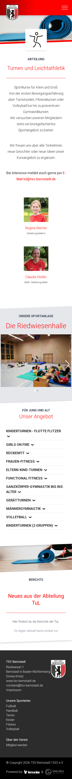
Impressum (14, 690)
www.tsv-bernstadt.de (21, 681)
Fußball (11, 706)
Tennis (10, 715)
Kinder (10, 720)
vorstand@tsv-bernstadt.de (24, 685)
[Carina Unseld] (55, 772)
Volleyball (12, 729)
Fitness (11, 724)
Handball (12, 710)
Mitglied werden (16, 745)
